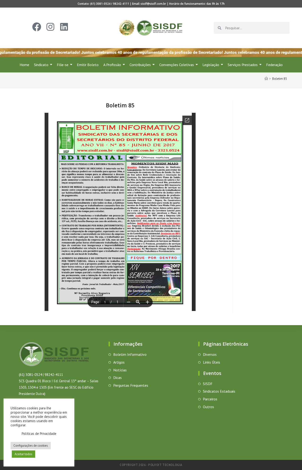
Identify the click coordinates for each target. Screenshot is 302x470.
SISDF (208, 383)
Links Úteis (211, 362)
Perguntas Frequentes (130, 385)
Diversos (210, 354)
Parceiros (210, 399)
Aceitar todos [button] (23, 454)
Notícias (120, 370)
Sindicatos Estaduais (219, 391)
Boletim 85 (279, 79)
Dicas (117, 377)
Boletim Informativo (130, 354)
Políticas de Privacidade (39, 433)
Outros (208, 406)
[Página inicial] (266, 79)
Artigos (119, 362)
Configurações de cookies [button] (30, 446)
